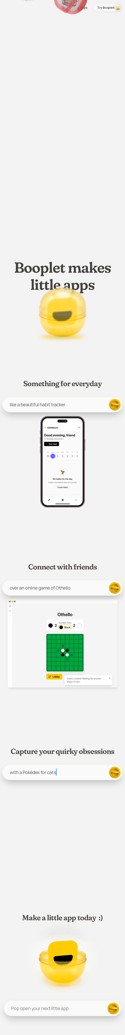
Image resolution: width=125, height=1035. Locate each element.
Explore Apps (78, 8)
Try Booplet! (106, 8)
